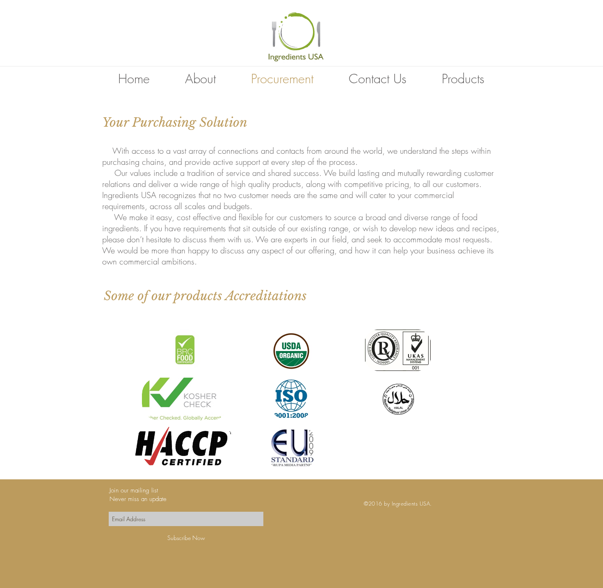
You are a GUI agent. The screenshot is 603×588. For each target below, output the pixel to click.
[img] (185, 350)
